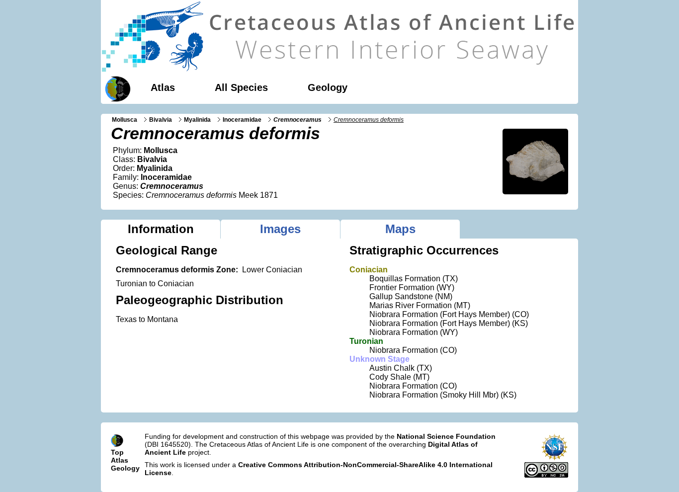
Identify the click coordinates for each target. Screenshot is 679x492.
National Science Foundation (446, 436)
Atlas (163, 87)
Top (117, 452)
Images (280, 229)
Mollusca (124, 120)
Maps (400, 229)
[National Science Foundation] (554, 458)
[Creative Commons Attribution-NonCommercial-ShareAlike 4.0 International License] (546, 475)
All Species (241, 87)
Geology (327, 87)
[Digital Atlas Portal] (116, 88)
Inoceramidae (242, 120)
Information (161, 229)
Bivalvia (160, 120)
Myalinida (197, 120)
